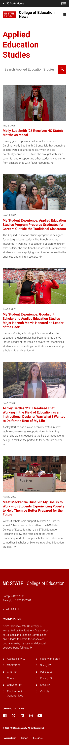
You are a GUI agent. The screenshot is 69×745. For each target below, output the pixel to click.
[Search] (62, 69)
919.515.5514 (11, 608)
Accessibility (10, 738)
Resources (38, 738)
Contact (11, 678)
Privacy (24, 738)
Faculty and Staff (50, 658)
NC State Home (15, 3)
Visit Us (44, 691)
